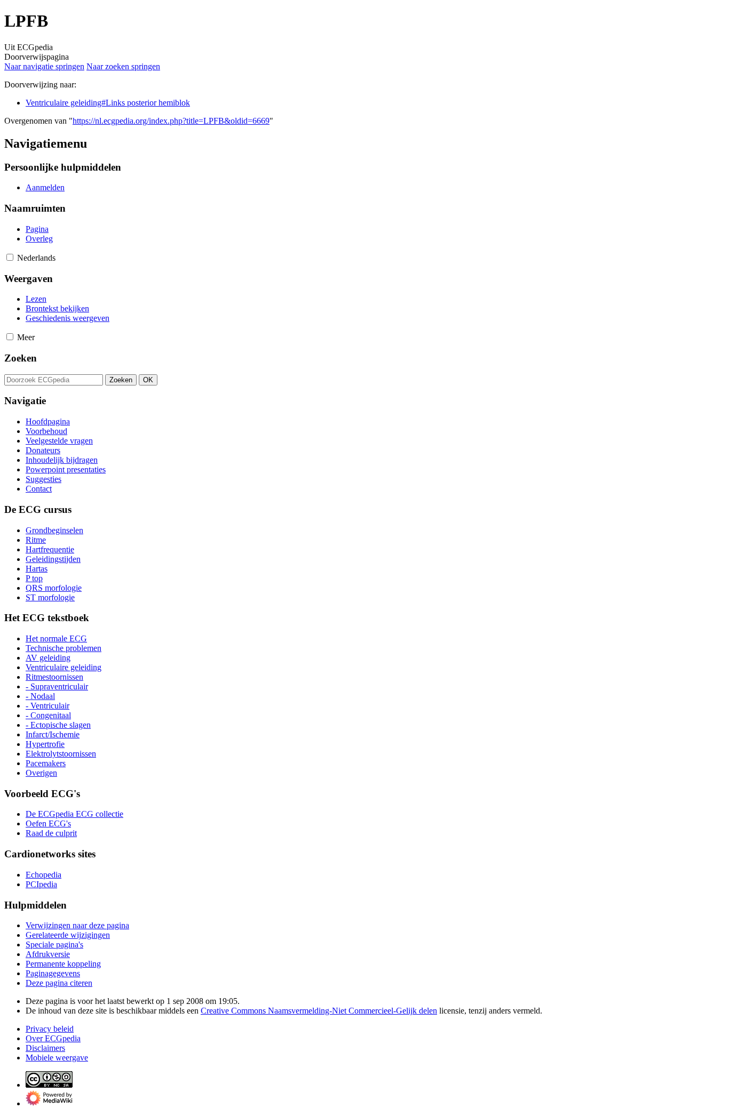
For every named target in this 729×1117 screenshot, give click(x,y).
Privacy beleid (50, 1028)
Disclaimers (45, 1047)
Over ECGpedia (53, 1038)
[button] (9, 257)
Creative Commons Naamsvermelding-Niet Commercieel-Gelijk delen (319, 1010)
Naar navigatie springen (44, 66)
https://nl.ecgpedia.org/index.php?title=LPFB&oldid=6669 (171, 120)
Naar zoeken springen (123, 66)
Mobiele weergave (57, 1057)
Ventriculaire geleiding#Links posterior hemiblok (108, 102)
